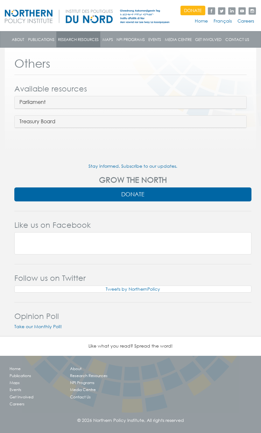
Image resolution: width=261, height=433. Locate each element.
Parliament (32, 102)
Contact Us (237, 39)
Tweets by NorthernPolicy (133, 289)
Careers (245, 21)
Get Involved (208, 39)
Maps (107, 39)
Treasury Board (37, 121)
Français (223, 21)
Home (201, 21)
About (18, 39)
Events (154, 39)
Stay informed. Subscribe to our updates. (132, 166)
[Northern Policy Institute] (87, 14)
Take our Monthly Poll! (38, 326)
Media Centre (178, 39)
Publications (41, 39)
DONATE (193, 10)
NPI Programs (130, 39)
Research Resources (78, 39)
